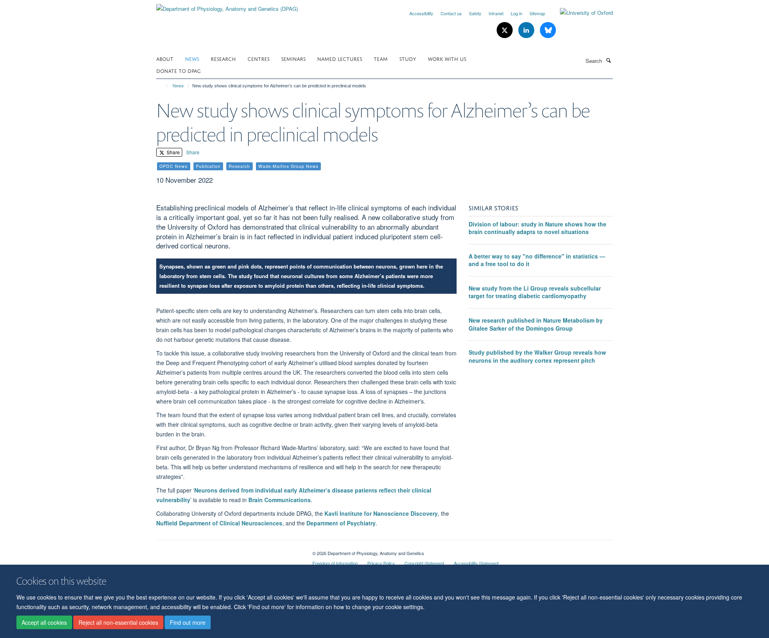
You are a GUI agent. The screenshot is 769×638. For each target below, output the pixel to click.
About (164, 58)
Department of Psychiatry (341, 523)
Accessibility (421, 13)
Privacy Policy (381, 563)
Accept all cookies (44, 622)
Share (172, 152)
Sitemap (537, 13)
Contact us (451, 13)
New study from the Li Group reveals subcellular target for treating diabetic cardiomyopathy (535, 292)
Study (407, 58)
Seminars (293, 58)
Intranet (496, 13)
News (192, 58)
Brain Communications (279, 500)
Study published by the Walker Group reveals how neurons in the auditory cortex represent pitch (537, 356)
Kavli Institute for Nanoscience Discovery (381, 513)
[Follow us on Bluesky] (548, 30)
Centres (259, 58)
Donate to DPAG (178, 70)
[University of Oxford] (580, 13)
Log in (516, 13)
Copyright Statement (424, 563)
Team (381, 58)
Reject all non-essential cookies (118, 622)
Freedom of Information (335, 563)
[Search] (608, 60)
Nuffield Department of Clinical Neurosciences (219, 523)
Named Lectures (339, 58)
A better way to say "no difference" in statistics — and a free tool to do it (537, 260)
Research (223, 58)
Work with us (447, 58)
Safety (475, 13)
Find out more (187, 622)
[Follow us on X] (505, 30)
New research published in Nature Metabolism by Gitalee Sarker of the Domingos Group (536, 324)
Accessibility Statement (476, 563)
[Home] (163, 85)
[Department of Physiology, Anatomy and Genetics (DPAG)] (227, 6)
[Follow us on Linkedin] (527, 30)
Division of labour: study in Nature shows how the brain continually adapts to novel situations (537, 228)
